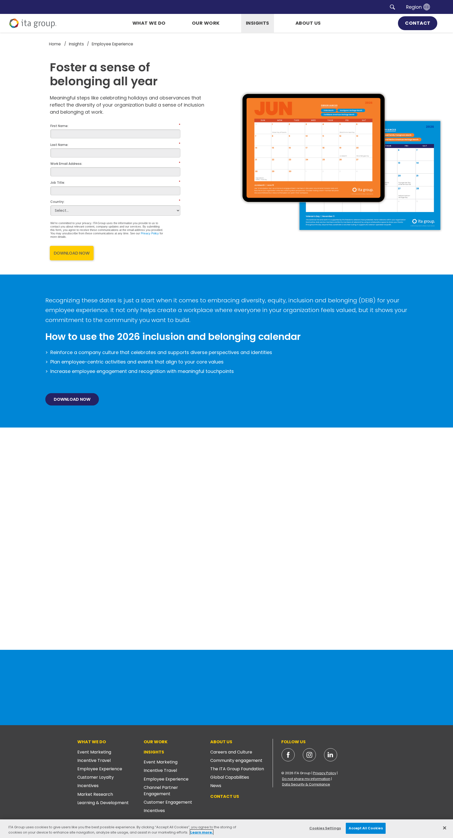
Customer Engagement (168, 802)
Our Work (156, 742)
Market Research (95, 794)
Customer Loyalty (95, 777)
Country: (57, 201)
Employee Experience (99, 769)
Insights (154, 752)
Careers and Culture (231, 752)
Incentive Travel (94, 760)
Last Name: (59, 144)
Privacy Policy (150, 233)
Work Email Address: (66, 163)
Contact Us (224, 796)
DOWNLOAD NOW (72, 253)
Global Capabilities (229, 777)
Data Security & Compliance (306, 784)
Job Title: (57, 182)
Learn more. (201, 832)
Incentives (88, 786)
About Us (221, 742)
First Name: (59, 125)
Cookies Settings (325, 828)
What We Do (91, 742)
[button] (392, 6)
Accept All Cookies (365, 828)
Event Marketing (94, 752)
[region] (226, 828)
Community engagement (236, 760)
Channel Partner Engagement (161, 790)
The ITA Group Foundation (237, 769)
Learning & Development (103, 803)
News (215, 786)
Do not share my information (306, 779)
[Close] (444, 828)
